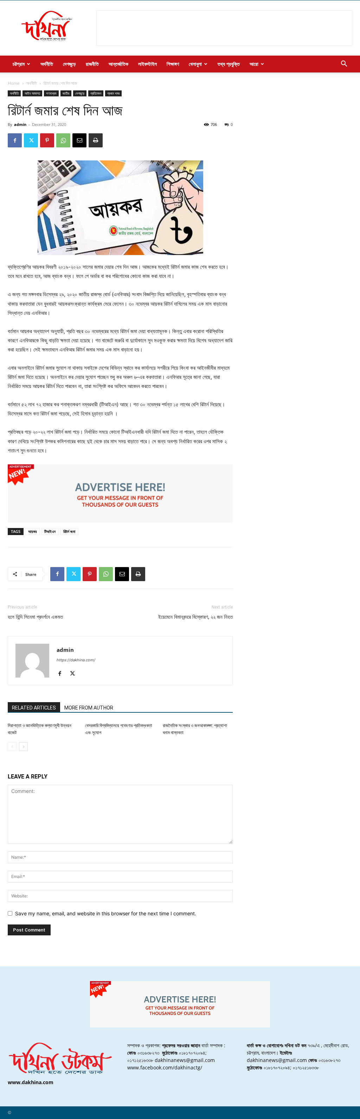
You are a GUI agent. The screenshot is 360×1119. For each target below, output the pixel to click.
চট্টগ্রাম (19, 64)
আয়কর (32, 531)
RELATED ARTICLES (34, 708)
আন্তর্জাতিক (118, 64)
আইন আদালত (32, 93)
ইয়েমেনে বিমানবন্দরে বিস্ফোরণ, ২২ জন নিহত (195, 617)
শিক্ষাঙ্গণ (173, 64)
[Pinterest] (47, 140)
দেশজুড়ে (69, 64)
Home (14, 83)
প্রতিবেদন (95, 93)
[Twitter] (31, 140)
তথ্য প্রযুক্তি (229, 64)
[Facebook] (15, 140)
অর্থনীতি (46, 64)
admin (20, 124)
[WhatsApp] (63, 140)
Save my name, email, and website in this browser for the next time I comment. (105, 913)
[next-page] (23, 746)
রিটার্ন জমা (69, 531)
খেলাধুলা (195, 64)
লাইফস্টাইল (147, 64)
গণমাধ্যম (51, 93)
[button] (343, 64)
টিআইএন (50, 531)
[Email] (79, 140)
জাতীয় (66, 93)
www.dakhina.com (30, 1082)
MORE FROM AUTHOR (88, 708)
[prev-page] (12, 746)
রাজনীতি (92, 64)
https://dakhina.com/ (76, 659)
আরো (254, 64)
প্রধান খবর (113, 93)
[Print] (96, 140)
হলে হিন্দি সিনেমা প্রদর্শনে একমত (35, 617)
